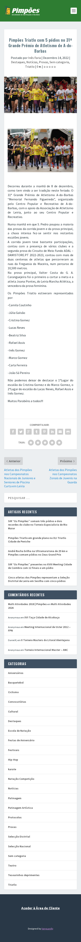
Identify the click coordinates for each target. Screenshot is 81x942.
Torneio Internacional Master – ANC (46, 650)
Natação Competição (21, 779)
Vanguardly (47, 929)
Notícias (32, 62)
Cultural (13, 711)
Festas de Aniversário (21, 740)
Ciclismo (13, 692)
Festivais (13, 750)
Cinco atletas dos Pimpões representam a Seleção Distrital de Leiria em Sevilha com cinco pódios (39, 579)
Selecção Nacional (19, 846)
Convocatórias (17, 701)
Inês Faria (34, 58)
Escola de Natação (19, 730)
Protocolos (15, 817)
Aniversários (15, 673)
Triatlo (30, 66)
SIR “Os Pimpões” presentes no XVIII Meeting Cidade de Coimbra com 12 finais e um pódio (40, 566)
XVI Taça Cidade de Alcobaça (42, 617)
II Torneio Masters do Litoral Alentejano (45, 640)
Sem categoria (59, 62)
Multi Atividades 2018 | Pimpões (27, 604)
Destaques (18, 62)
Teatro (12, 865)
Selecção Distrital (19, 836)
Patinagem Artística (20, 808)
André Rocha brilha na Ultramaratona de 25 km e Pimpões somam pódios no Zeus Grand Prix (37, 552)
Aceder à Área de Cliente (40, 908)
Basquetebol (16, 682)
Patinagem (14, 798)
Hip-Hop (13, 759)
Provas (43, 62)
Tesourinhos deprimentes (24, 875)
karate (12, 769)
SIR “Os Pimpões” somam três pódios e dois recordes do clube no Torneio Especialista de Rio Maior (37, 524)
